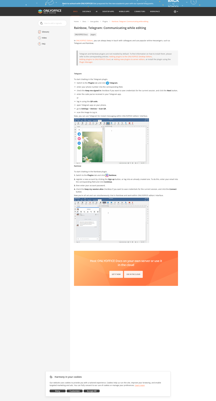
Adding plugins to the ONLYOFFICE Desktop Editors (130, 56)
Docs (84, 21)
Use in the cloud (133, 274)
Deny (57, 391)
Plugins (105, 21)
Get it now (116, 274)
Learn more (140, 385)
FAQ (43, 44)
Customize (75, 391)
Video (44, 38)
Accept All (91, 391)
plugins (93, 34)
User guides (94, 21)
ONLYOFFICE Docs (81, 34)
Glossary (45, 32)
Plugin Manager (86, 62)
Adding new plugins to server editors (129, 59)
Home (76, 21)
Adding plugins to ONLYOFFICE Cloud (94, 59)
